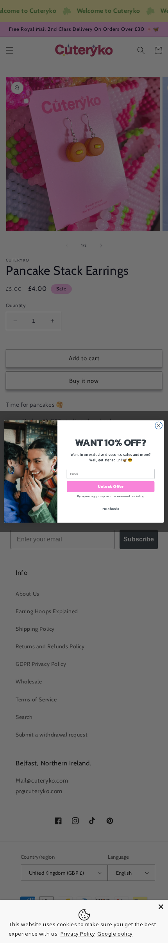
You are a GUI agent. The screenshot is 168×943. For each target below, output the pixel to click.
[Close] (161, 907)
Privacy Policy (78, 933)
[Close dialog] (158, 425)
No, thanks (110, 508)
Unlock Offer (110, 487)
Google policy (115, 933)
